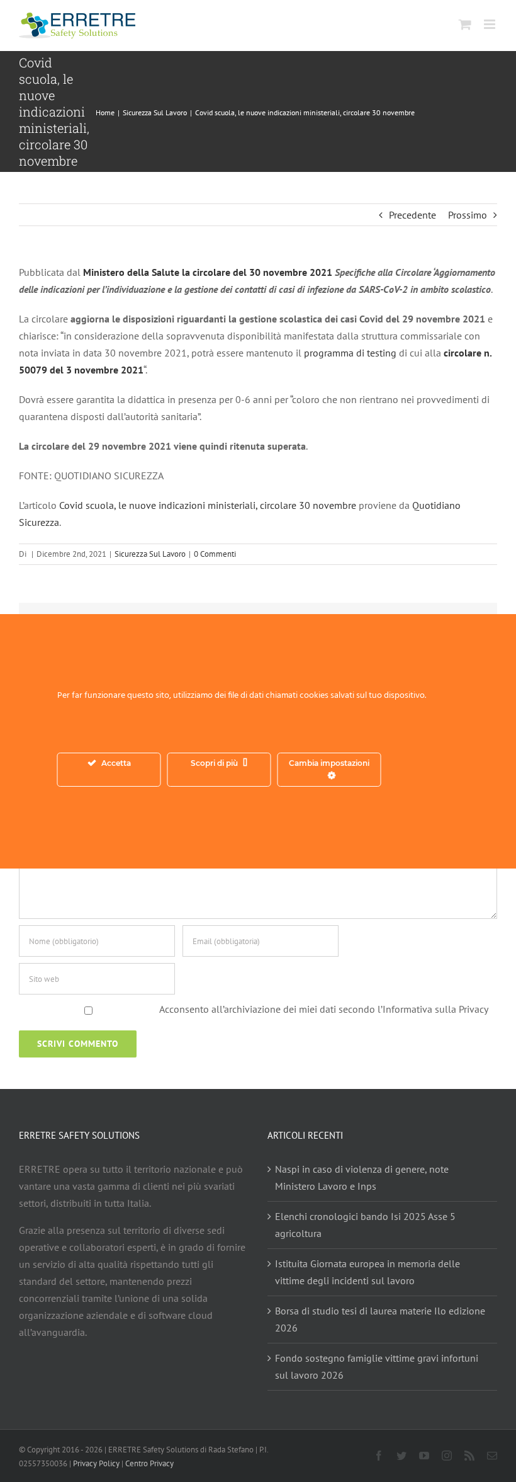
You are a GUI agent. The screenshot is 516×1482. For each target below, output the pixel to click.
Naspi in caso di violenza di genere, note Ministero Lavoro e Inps (362, 1177)
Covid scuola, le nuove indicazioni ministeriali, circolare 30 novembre (207, 505)
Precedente (412, 214)
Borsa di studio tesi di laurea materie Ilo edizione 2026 (380, 1319)
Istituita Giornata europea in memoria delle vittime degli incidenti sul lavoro (367, 1272)
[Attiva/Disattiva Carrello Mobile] (465, 24)
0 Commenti (215, 554)
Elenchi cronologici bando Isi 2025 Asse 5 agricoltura (365, 1225)
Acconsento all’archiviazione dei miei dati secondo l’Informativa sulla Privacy (323, 1009)
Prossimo (467, 214)
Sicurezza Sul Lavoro (150, 554)
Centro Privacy (149, 1463)
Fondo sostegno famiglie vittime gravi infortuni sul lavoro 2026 (376, 1366)
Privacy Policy (96, 1463)
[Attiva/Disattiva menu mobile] (490, 24)
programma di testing (351, 352)
